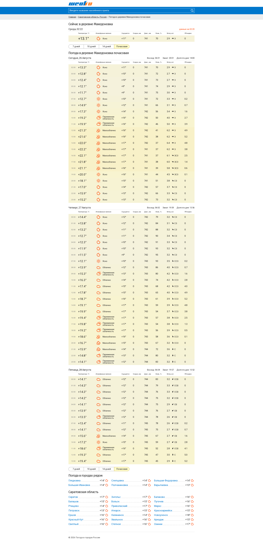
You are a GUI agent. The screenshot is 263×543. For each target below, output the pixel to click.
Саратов (73, 497)
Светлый (73, 524)
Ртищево (73, 506)
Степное (116, 524)
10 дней (91, 46)
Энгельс (116, 497)
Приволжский (119, 506)
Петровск (73, 510)
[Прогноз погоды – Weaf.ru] (80, 3)
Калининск (117, 515)
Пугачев (158, 501)
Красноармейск (163, 510)
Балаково (159, 497)
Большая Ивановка (79, 485)
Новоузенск (161, 515)
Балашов (73, 501)
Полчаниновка (119, 485)
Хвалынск (117, 519)
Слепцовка (117, 480)
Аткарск (115, 510)
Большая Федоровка (166, 480)
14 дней (106, 46)
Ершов (72, 515)
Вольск (115, 501)
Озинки (158, 524)
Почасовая (121, 46)
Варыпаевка (161, 485)
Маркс (157, 506)
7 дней (76, 46)
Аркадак (159, 519)
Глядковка (74, 480)
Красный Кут (75, 519)
